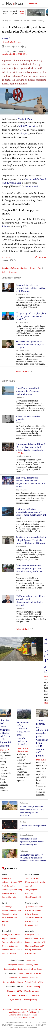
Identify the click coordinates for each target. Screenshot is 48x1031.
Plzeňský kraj (21, 546)
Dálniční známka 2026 (34, 938)
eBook (7, 46)
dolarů (5, 226)
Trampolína (12, 978)
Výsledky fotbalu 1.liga (11, 910)
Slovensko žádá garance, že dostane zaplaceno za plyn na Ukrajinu (30, 344)
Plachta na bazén (33, 973)
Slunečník (23, 978)
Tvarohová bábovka (33, 918)
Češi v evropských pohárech (30, 969)
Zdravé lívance (31, 914)
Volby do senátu (9, 893)
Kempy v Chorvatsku (11, 935)
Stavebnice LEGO (14, 991)
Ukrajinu (24, 133)
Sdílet (17, 46)
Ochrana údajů (15, 1015)
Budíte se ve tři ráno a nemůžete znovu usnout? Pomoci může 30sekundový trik (31, 511)
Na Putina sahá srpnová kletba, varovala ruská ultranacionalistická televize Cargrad (31, 600)
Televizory (35, 995)
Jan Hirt (28, 886)
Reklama (25, 1009)
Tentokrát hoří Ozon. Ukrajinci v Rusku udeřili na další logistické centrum (5, 732)
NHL (4, 925)
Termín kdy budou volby (12, 889)
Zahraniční (20, 397)
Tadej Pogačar (31, 889)
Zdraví (18, 518)
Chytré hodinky (15, 1000)
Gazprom (13, 272)
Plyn (39, 268)
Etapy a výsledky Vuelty (35, 882)
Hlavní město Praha (23, 456)
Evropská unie (14, 182)
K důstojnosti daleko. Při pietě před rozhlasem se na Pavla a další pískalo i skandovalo (30, 446)
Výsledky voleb (8, 886)
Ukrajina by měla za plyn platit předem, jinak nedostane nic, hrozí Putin (31, 316)
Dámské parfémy (31, 991)
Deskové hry (23, 995)
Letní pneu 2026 (32, 935)
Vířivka (40, 982)
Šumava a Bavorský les (12, 942)
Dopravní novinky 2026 (35, 942)
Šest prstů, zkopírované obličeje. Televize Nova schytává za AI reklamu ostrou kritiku (30, 482)
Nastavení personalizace (24, 1017)
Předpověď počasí (16, 965)
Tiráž (41, 1009)
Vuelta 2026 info (32, 878)
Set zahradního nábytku (13, 982)
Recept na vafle (32, 921)
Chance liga (7, 906)
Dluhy (4, 272)
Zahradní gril (30, 982)
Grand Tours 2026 (33, 897)
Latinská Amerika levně (12, 950)
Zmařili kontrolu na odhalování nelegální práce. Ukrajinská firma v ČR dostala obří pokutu (31, 540)
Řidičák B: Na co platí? (34, 946)
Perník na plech (32, 925)
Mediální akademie (17, 1012)
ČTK (11, 38)
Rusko (32, 268)
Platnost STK (30, 953)
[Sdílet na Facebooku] (11, 260)
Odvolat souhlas (30, 1015)
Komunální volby (9, 897)
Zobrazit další (22, 371)
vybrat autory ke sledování (11, 42)
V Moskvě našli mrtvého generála (28, 418)
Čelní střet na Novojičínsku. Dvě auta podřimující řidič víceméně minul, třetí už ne (29, 568)
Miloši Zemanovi (26, 126)
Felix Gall (29, 893)
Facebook (7, 1009)
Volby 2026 (6, 878)
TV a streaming (21, 490)
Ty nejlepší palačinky (34, 906)
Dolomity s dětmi (9, 953)
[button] (24, 101)
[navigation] (3, 4)
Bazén (21, 973)
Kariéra (34, 1009)
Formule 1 (6, 921)
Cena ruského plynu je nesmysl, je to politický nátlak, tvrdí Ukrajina (31, 287)
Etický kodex (32, 1012)
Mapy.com (31, 960)
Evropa (18, 423)
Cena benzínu (10, 969)
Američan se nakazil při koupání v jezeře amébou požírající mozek (28, 390)
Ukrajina (23, 268)
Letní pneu (11, 995)
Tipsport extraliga (9, 914)
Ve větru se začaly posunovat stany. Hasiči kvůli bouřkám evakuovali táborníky (23, 733)
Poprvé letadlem (9, 938)
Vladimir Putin (25, 118)
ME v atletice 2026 (10, 918)
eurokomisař (32, 186)
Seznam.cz (32, 4)
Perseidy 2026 (32, 965)
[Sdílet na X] (15, 260)
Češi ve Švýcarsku (10, 946)
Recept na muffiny (33, 910)
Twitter (16, 1009)
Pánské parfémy (30, 1000)
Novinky (5, 38)
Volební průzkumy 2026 (12, 882)
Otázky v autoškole (33, 950)
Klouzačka (34, 978)
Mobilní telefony (33, 986)
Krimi (18, 575)
